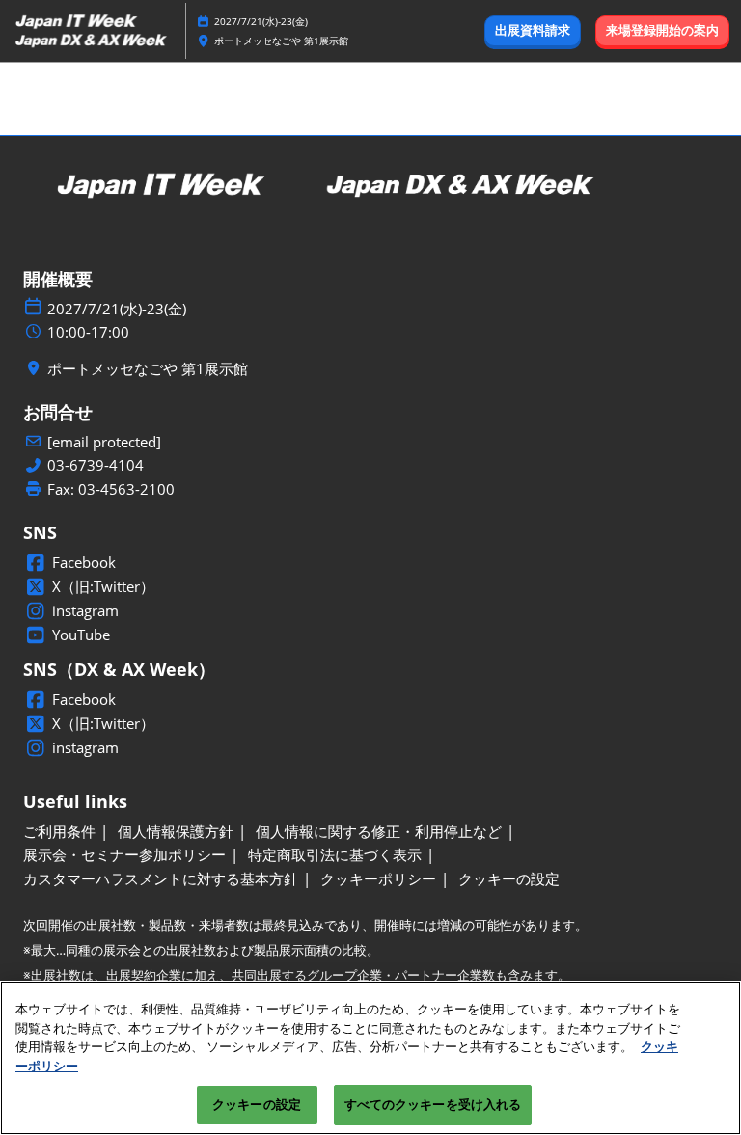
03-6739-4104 (95, 465)
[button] (532, 30)
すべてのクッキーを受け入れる (433, 1104)
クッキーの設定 (256, 1104)
